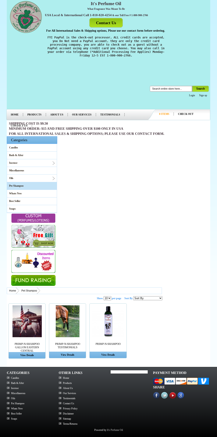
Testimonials (110, 114)
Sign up (203, 95)
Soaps (12, 208)
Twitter (165, 395)
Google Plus (181, 395)
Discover (181, 381)
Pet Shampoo (16, 185)
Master (158, 381)
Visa (169, 381)
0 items (164, 114)
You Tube (173, 395)
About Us (56, 114)
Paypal (192, 381)
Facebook (157, 395)
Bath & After (16, 155)
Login (192, 95)
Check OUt (185, 114)
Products (34, 114)
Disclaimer (68, 413)
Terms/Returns (70, 423)
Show (100, 298)
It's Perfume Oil (115, 430)
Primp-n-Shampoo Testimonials (67, 345)
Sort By (128, 298)
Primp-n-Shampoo (108, 343)
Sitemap (67, 418)
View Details (27, 355)
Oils (11, 178)
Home (15, 114)
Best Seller (14, 201)
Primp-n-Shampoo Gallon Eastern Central (27, 347)
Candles (13, 147)
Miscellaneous (16, 170)
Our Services (82, 114)
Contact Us (106, 22)
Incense (13, 162)
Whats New (15, 193)
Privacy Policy (70, 408)
